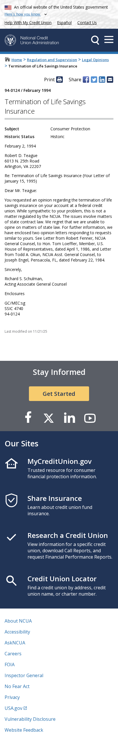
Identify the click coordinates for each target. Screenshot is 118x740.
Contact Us (87, 22)
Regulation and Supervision (52, 59)
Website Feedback (24, 730)
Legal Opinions (95, 59)
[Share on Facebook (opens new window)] (85, 79)
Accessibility (17, 632)
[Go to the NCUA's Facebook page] (28, 417)
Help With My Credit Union (27, 22)
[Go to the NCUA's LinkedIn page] (69, 417)
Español (64, 22)
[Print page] (59, 79)
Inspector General (24, 675)
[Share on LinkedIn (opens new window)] (102, 79)
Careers (13, 653)
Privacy (12, 697)
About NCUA (18, 621)
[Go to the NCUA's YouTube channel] (90, 417)
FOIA (10, 664)
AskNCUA (15, 643)
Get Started (59, 394)
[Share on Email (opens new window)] (110, 79)
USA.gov (13, 708)
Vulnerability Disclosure (30, 719)
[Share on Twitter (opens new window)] (94, 79)
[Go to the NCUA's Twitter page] (49, 417)
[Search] (95, 40)
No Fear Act (17, 686)
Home (16, 59)
